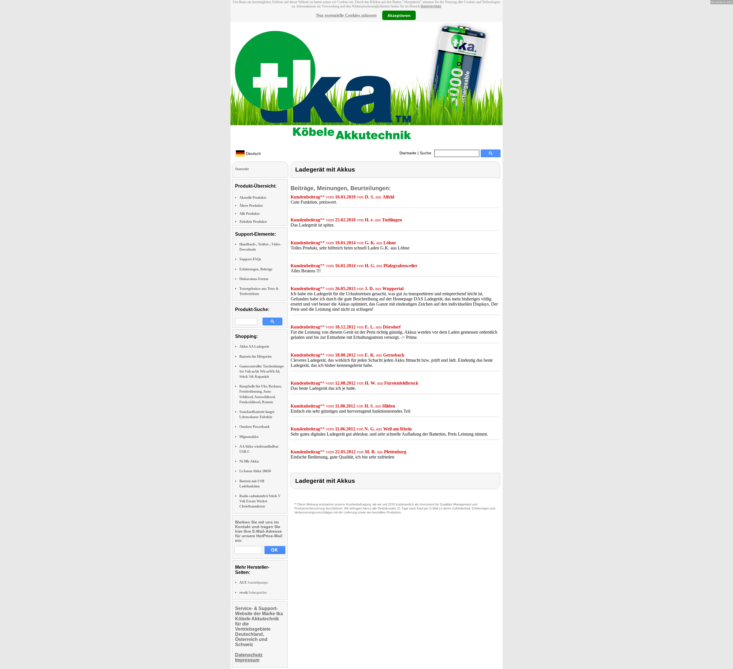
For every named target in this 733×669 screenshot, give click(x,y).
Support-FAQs (250, 259)
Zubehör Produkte (253, 222)
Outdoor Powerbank (254, 427)
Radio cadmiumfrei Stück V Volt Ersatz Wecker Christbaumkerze (260, 501)
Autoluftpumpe (253, 583)
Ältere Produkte (251, 206)
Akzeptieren (399, 15)
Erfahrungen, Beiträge (255, 269)
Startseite (407, 153)
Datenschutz (431, 6)
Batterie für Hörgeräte (255, 357)
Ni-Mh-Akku (249, 461)
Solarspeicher (253, 593)
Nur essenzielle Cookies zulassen (346, 15)
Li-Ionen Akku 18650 (255, 471)
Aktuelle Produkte (252, 198)
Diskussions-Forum (253, 279)
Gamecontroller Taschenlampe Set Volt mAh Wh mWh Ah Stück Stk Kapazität (261, 371)
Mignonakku (249, 437)
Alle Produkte (249, 214)
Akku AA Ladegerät (254, 347)
